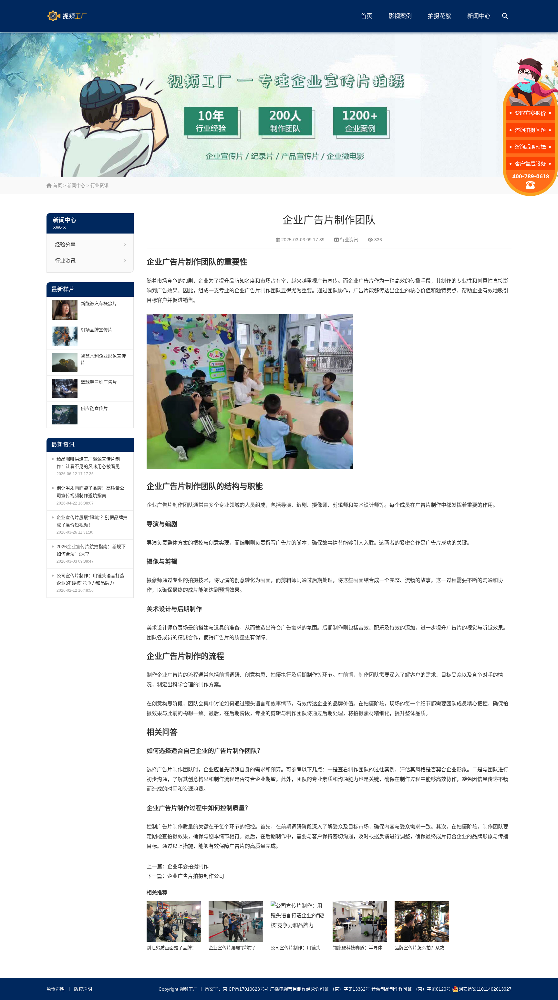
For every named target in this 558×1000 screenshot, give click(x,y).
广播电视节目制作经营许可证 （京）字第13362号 (320, 989)
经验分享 (65, 244)
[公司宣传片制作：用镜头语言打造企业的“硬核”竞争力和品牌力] (298, 921)
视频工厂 (77, 16)
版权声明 (83, 989)
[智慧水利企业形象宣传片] (65, 362)
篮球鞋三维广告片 (99, 382)
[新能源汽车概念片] (65, 310)
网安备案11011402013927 (485, 989)
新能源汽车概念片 (99, 303)
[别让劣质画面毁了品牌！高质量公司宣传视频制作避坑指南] (174, 921)
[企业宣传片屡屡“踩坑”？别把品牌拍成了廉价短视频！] (236, 921)
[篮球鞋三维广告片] (65, 388)
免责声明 (55, 989)
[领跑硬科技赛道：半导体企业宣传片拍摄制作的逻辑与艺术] (360, 921)
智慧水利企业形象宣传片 (103, 359)
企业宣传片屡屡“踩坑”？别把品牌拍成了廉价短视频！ (92, 521)
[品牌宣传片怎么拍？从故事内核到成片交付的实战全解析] (422, 921)
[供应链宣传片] (65, 414)
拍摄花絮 (439, 16)
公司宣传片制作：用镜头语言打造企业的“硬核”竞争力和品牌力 (90, 579)
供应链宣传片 (94, 408)
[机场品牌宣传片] (65, 336)
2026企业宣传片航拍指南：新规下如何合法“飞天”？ (91, 550)
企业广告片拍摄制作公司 (195, 876)
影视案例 (400, 16)
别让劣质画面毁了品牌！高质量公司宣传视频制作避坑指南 (90, 491)
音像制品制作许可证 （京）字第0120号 (411, 989)
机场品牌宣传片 (96, 329)
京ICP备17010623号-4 (246, 989)
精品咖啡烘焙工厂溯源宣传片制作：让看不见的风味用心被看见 (88, 462)
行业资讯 (99, 185)
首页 (366, 16)
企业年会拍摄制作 (188, 866)
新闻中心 (479, 16)
